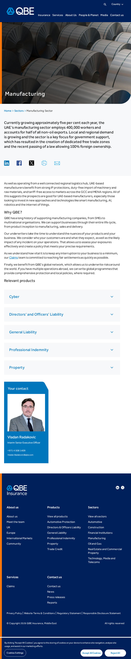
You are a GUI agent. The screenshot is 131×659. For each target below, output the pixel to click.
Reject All (115, 653)
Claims (13, 257)
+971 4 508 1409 (16, 450)
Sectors (19, 110)
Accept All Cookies (91, 653)
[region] (65, 648)
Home (8, 110)
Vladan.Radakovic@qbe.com (20, 455)
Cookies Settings (15, 653)
